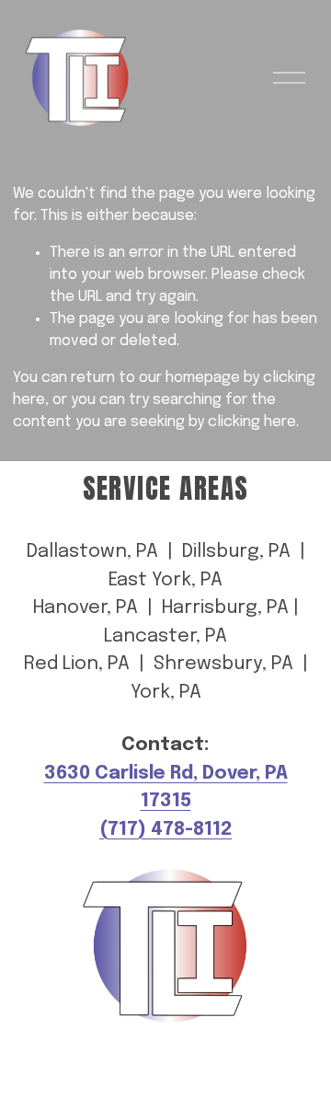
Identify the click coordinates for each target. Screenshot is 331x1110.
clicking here (252, 422)
